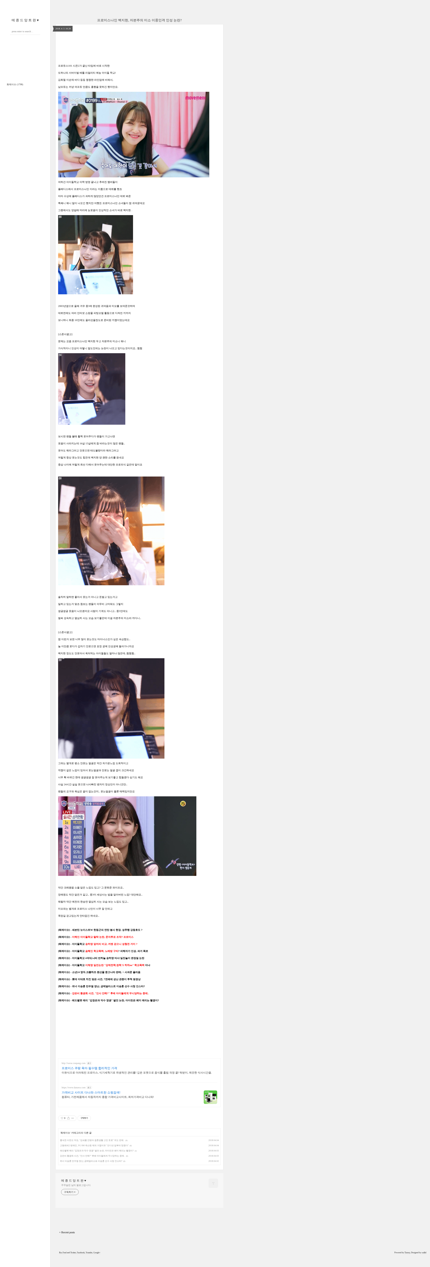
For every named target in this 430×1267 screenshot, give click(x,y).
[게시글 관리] (73, 1118)
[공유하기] (68, 1118)
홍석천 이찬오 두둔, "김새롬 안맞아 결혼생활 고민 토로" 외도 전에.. (92, 1140)
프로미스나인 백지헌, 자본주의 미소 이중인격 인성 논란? (139, 20)
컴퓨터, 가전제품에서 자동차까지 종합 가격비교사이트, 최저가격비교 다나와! (108, 1097)
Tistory (407, 1252)
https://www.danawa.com (73, 1087)
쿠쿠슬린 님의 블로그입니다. (76, 1185)
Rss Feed (63, 1252)
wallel (424, 1252)
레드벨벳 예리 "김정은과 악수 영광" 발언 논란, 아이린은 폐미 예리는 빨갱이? (97, 1150)
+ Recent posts (67, 1232)
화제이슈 (15, 84)
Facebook (81, 1252)
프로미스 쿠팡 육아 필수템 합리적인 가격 (89, 1068)
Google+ (96, 1252)
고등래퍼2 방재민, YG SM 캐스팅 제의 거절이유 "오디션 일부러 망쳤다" (94, 1145)
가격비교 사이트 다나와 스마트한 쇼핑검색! (91, 1092)
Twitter (73, 1252)
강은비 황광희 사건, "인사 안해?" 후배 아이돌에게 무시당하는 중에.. (92, 1156)
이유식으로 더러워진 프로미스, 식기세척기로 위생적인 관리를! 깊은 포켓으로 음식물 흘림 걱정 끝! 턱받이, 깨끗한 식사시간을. (137, 1072)
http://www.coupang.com (73, 1063)
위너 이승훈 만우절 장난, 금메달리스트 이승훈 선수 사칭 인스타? (91, 1161)
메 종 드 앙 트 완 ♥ (25, 20)
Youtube (89, 1252)
